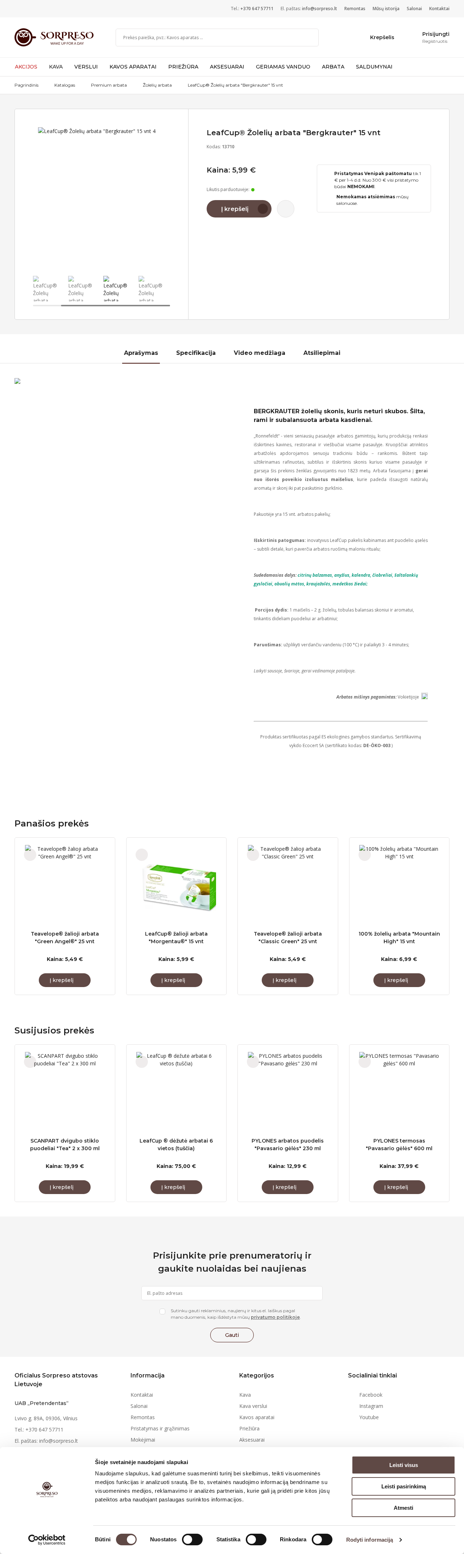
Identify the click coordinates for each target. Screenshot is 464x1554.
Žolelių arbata (157, 85)
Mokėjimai (142, 1439)
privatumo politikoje (275, 1317)
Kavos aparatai (133, 66)
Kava (56, 66)
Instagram (371, 1405)
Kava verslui (253, 1405)
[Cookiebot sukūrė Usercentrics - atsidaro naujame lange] (47, 1539)
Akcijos (26, 66)
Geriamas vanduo (283, 66)
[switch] (192, 1539)
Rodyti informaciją (369, 1540)
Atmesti (403, 1508)
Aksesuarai (227, 66)
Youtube (369, 1417)
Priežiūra (183, 66)
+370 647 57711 (256, 8)
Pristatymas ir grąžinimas (160, 1428)
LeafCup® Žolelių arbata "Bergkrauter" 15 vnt (235, 85)
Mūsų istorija (386, 8)
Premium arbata (109, 85)
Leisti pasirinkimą (403, 1486)
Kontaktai (439, 8)
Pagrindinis (26, 85)
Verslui (86, 66)
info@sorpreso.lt (319, 8)
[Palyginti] (285, 208)
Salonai (414, 8)
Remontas (354, 8)
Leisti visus (403, 1465)
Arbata (333, 66)
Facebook (370, 1394)
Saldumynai (374, 66)
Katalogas (64, 85)
